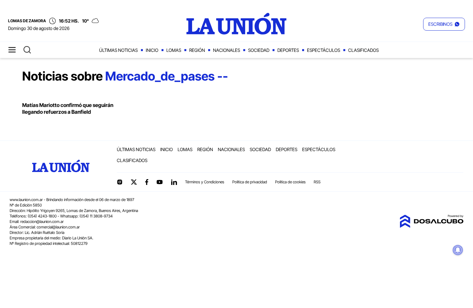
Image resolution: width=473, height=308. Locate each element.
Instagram (120, 182)
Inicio (152, 50)
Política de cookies (290, 181)
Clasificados (363, 50)
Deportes (288, 50)
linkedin (174, 182)
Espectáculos (323, 50)
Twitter (134, 182)
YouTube (159, 182)
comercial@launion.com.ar (58, 227)
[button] (444, 24)
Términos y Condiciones (204, 181)
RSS (317, 181)
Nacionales (226, 50)
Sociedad (258, 50)
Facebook (146, 182)
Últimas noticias (118, 50)
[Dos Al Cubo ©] (431, 226)
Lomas (173, 50)
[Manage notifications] (458, 250)
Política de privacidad (249, 181)
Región (197, 50)
